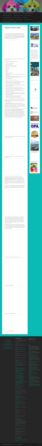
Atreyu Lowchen (32, 97)
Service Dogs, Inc (31, 361)
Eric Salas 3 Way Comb (18, 425)
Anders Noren (20, 444)
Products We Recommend (16, 17)
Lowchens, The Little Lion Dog (18, 15)
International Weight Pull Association (33, 364)
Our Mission (4, 13)
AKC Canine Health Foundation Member (33, 357)
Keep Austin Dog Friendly (32, 354)
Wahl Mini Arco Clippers (18, 419)
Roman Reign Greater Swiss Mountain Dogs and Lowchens (21, 8)
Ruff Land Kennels (17, 415)
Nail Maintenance (17, 347)
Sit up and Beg (17, 403)
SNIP (29, 382)
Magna (13, 89)
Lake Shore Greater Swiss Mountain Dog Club (34, 384)
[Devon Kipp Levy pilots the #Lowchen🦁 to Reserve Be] (37, 73)
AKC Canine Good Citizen (32, 356)
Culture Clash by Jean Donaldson (19, 372)
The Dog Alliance (31, 358)
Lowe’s (17, 178)
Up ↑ (39, 444)
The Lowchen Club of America (32, 351)
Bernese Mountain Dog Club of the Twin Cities (34, 378)
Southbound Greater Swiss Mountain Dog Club (34, 381)
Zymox (16, 390)
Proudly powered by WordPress (6, 444)
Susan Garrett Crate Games (18, 351)
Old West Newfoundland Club (32, 368)
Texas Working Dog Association (32, 369)
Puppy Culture (17, 345)
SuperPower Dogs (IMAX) (18, 438)
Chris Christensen (17, 433)
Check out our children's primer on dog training (35, 40)
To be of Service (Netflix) (18, 437)
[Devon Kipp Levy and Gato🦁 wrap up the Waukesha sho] (32, 69)
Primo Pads (16, 409)
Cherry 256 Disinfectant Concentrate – (19, 396)
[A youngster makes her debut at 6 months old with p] (32, 73)
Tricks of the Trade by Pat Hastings (19, 380)
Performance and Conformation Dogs (14, 13)
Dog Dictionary (25, 17)
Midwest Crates (17, 416)
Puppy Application (27, 15)
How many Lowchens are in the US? (8, 346)
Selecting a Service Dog (27, 19)
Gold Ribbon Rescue (31, 370)
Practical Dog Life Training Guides (19, 364)
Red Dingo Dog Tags (17, 398)
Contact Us (14, 21)
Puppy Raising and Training (7, 17)
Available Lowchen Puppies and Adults (27, 13)
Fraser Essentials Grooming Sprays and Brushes (20, 421)
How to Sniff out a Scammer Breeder (8, 19)
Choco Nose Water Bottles (18, 402)
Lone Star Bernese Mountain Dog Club (33, 380)
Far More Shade (17, 407)
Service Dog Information (18, 19)
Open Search (39, 22)
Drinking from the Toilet (18, 355)
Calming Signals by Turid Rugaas (19, 375)
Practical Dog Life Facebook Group (19, 362)
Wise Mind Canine (17, 353)
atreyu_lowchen (36, 97)
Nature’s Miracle (17, 391)
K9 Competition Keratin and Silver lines (19, 431)
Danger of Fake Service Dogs (7, 340)
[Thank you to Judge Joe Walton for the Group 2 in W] (37, 69)
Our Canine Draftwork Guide (7, 21)
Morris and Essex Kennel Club (32, 355)
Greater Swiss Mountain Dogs (7, 15)
